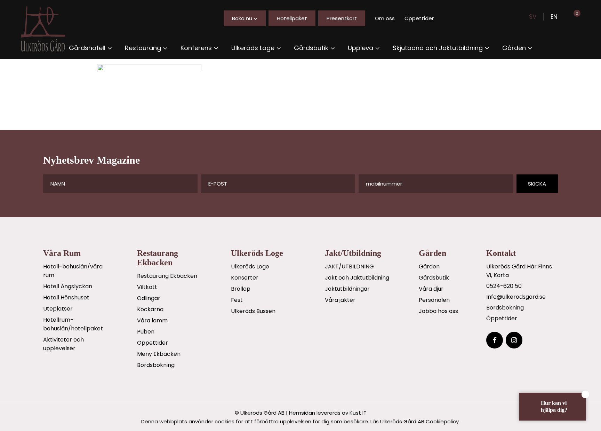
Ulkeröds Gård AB (262, 412)
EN (554, 17)
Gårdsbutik (434, 278)
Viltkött (147, 287)
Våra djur (431, 289)
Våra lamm (152, 320)
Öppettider (419, 18)
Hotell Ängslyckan (67, 286)
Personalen (434, 300)
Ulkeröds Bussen (253, 311)
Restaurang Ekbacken (167, 276)
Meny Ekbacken (159, 354)
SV (532, 17)
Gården (429, 266)
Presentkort (342, 18)
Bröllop (240, 289)
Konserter (244, 278)
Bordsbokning (156, 365)
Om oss (385, 18)
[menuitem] (90, 48)
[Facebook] (494, 340)
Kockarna (150, 309)
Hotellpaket (292, 18)
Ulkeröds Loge (250, 266)
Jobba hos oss (438, 311)
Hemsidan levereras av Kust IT (328, 412)
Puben (145, 332)
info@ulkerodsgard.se (516, 297)
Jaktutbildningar (347, 289)
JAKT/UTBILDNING (349, 266)
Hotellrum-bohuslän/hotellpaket (73, 324)
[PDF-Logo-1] (49, 29)
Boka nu (242, 18)
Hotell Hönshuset (66, 297)
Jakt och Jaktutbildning (357, 278)
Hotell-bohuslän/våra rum (73, 270)
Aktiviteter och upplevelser (63, 344)
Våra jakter (340, 300)
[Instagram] (514, 340)
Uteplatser (58, 309)
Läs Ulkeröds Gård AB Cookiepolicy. (415, 421)
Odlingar (148, 298)
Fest (237, 300)
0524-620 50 (504, 286)
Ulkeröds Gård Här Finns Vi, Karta (519, 270)
